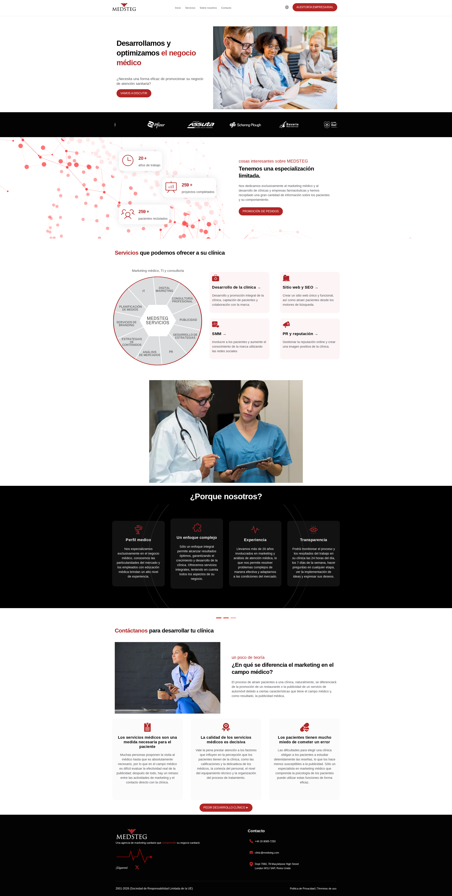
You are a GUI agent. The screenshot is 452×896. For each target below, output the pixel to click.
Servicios (190, 7)
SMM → (219, 334)
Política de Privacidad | (303, 888)
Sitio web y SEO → (301, 287)
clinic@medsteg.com (267, 852)
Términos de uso (326, 888)
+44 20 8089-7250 (265, 841)
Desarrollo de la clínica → (236, 287)
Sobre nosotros (208, 7)
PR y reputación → (300, 334)
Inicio (178, 7)
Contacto (226, 7)
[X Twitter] (137, 868)
